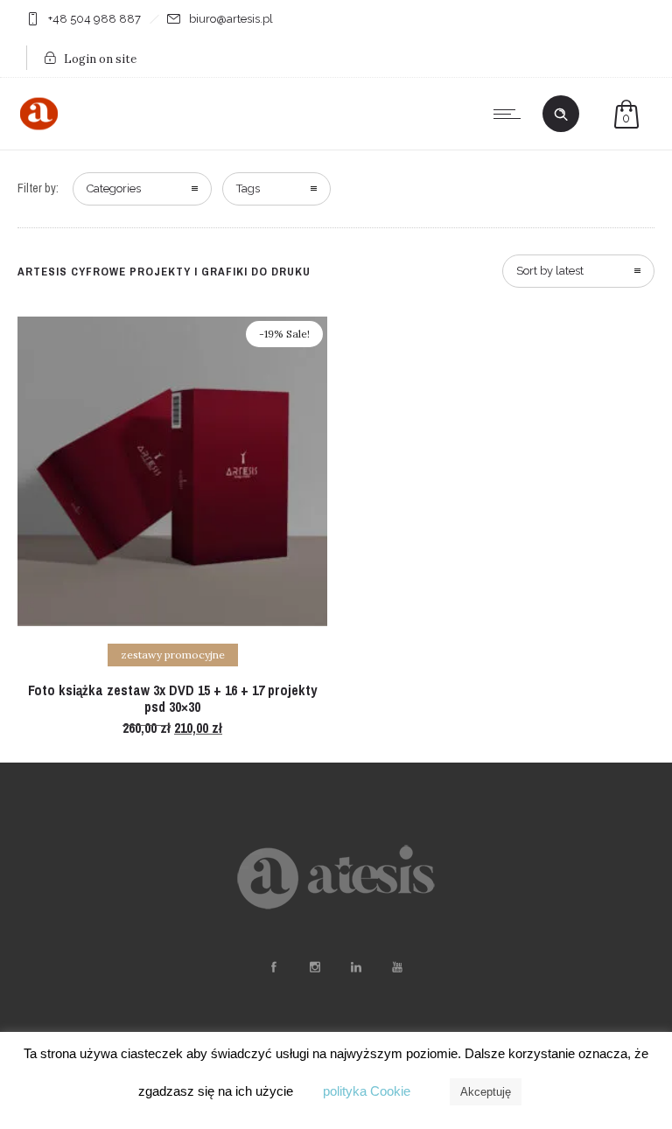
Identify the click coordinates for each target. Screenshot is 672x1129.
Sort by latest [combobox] (550, 270)
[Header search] (561, 114)
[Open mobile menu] (511, 113)
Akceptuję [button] (485, 1091)
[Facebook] (273, 967)
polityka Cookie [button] (366, 1091)
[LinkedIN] (355, 967)
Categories (114, 188)
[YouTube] (396, 967)
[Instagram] (314, 967)
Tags (248, 188)
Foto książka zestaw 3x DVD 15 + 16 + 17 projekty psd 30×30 (172, 698)
